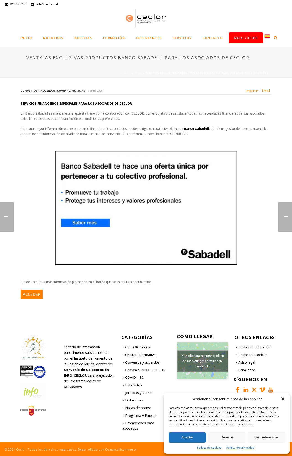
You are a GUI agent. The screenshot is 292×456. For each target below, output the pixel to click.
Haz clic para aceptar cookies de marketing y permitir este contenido (202, 361)
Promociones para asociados (138, 425)
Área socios (246, 38)
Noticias (83, 38)
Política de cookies (209, 448)
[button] (283, 398)
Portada (124, 73)
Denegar (227, 437)
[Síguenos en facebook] (237, 390)
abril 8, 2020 (95, 90)
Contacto (213, 38)
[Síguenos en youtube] (270, 390)
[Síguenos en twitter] (254, 390)
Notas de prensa (138, 407)
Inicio (26, 38)
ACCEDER (31, 294)
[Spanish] (267, 37)
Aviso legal (246, 362)
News (138, 73)
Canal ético (246, 369)
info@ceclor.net (47, 4)
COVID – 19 (134, 377)
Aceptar (187, 437)
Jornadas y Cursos (139, 392)
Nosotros (53, 38)
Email (266, 91)
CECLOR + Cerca (138, 347)
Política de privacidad (240, 448)
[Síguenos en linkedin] (246, 390)
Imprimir (252, 91)
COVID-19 (63, 91)
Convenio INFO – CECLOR (145, 369)
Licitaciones (134, 400)
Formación (114, 38)
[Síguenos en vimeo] (262, 390)
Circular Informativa (140, 354)
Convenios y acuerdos (38, 91)
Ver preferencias (266, 437)
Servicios (182, 38)
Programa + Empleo (141, 415)
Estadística (133, 385)
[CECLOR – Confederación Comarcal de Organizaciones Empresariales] (146, 18)
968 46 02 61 (18, 4)
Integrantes (149, 38)
